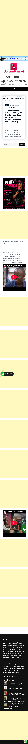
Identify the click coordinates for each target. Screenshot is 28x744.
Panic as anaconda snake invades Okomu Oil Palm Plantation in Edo (16, 705)
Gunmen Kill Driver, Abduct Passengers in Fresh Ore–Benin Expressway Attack (16, 683)
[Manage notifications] (24, 741)
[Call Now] (3, 374)
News (7, 105)
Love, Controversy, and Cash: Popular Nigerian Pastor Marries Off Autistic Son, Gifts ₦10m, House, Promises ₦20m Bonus (14, 699)
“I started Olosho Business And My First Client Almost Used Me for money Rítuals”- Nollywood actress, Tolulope (14, 116)
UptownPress (9, 124)
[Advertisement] (14, 14)
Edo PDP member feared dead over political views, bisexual (16, 688)
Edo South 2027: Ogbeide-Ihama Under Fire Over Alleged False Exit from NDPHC (17, 693)
